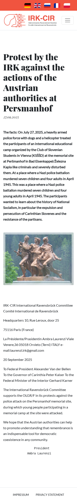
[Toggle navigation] (68, 20)
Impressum (21, 494)
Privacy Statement (50, 494)
